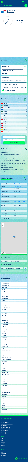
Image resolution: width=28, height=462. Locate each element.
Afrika (2, 438)
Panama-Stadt (17, 183)
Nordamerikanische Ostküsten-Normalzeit (12, 69)
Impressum (3, 455)
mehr (25, 268)
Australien (3, 442)
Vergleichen (14, 142)
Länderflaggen (4, 432)
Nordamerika (17, 186)
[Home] (21, 458)
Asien (2, 440)
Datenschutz (3, 453)
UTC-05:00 (4, 73)
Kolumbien (17, 201)
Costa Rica (22, 201)
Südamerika (3, 447)
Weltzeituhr (3, 420)
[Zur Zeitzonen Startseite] (7, 1)
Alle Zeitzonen (4, 425)
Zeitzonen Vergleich (5, 422)
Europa (2, 443)
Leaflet (14, 253)
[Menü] (26, 2)
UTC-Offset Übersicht (5, 428)
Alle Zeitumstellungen (5, 427)
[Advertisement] (14, 43)
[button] (14, 237)
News (2, 452)
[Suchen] (25, 5)
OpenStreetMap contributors (22, 253)
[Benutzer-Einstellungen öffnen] (23, 2)
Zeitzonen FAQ (4, 433)
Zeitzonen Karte (4, 430)
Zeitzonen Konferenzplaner (7, 424)
